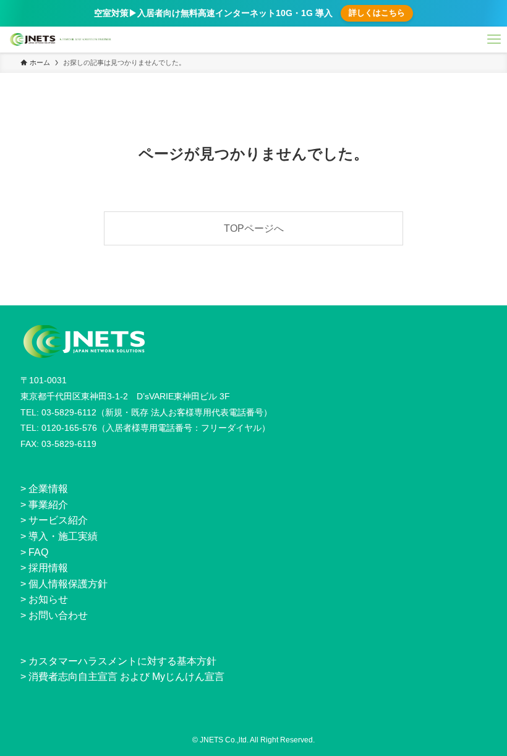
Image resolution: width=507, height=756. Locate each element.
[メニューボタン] (494, 40)
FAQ (38, 552)
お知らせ (48, 599)
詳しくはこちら (377, 12)
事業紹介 (48, 504)
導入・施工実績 (63, 536)
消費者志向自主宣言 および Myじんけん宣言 (126, 676)
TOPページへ (254, 228)
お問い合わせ (58, 615)
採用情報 (48, 568)
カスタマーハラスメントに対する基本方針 (122, 661)
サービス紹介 (58, 520)
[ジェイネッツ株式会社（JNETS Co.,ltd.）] (60, 40)
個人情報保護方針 (68, 584)
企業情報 (48, 488)
